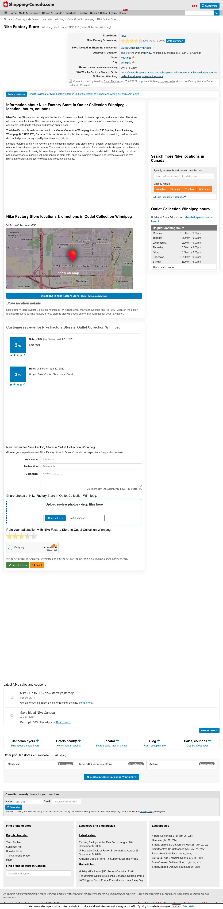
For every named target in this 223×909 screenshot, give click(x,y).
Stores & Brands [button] (52, 13)
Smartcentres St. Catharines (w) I (178, 849)
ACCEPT (176, 906)
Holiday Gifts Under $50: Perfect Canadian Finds (106, 871)
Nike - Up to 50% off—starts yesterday (47, 693)
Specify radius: (162, 183)
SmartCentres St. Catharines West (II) (181, 844)
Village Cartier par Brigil (172, 835)
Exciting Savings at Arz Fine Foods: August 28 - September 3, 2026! (106, 844)
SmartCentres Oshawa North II (177, 862)
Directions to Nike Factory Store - (74, 295)
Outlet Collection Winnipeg (136, 47)
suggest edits (167, 81)
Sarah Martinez (112, 81)
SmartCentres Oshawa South (176, 866)
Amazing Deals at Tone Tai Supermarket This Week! (109, 858)
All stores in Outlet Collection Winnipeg (110, 777)
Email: (47, 801)
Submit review (19, 565)
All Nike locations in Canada (168, 196)
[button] (5, 13)
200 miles (204, 189)
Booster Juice (14, 851)
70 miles (189, 189)
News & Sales (98, 13)
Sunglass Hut (13, 846)
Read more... (86, 702)
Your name (31, 459)
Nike (123, 35)
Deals (122, 13)
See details (188, 906)
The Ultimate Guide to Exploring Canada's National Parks (111, 875)
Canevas (164, 840)
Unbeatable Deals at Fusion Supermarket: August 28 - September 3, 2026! (109, 852)
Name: (9, 801)
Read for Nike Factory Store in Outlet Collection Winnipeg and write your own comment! (83, 94)
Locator (83, 13)
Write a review (174, 40)
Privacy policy (146, 811)
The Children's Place (18, 855)
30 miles (175, 189)
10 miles (161, 189)
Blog (194, 5)
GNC (9, 860)
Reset (38, 565)
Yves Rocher (13, 842)
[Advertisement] (32, 57)
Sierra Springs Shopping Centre (177, 857)
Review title (31, 466)
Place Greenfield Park (172, 853)
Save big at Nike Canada (37, 712)
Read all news (208, 730)
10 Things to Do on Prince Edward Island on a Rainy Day (111, 880)
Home (13, 13)
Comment (32, 474)
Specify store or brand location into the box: (178, 170)
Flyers (113, 13)
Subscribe (211, 5)
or (74, 507)
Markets (71, 13)
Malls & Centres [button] (28, 13)
